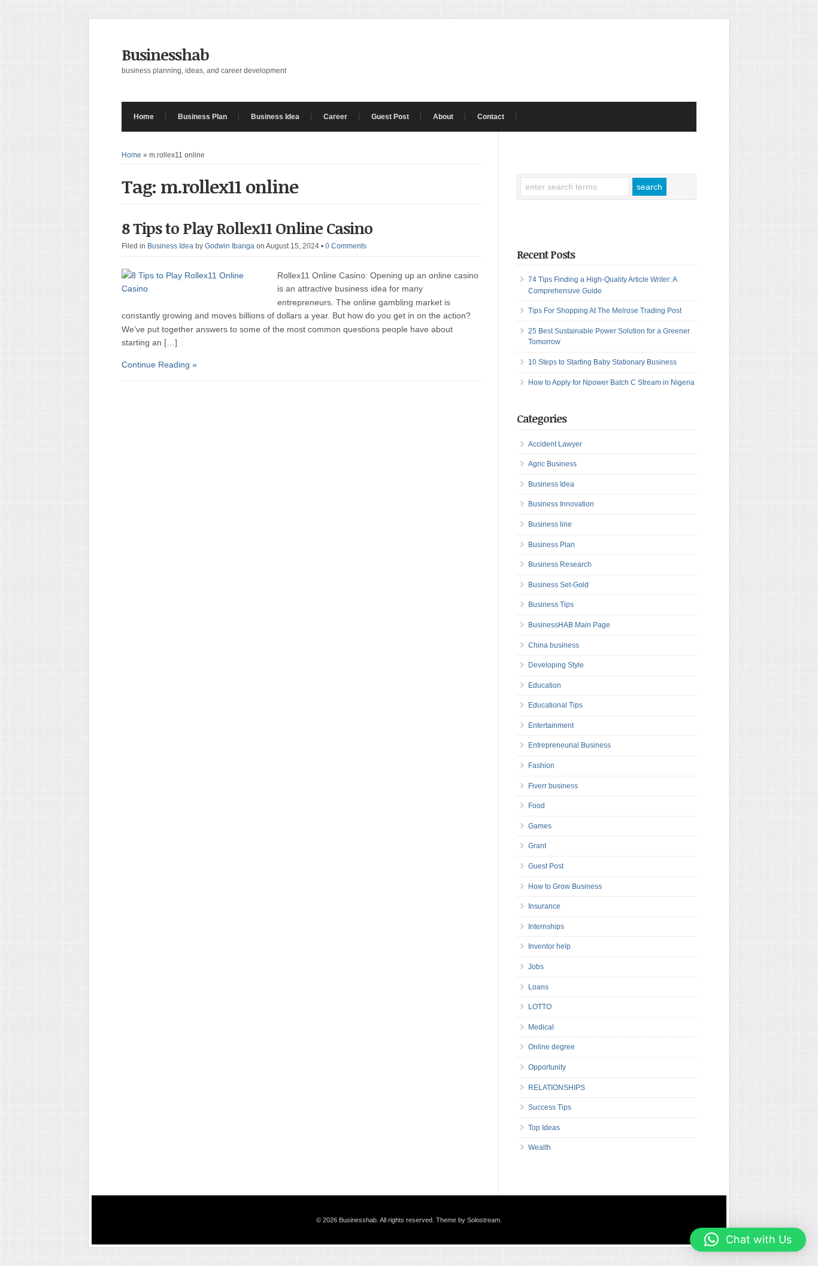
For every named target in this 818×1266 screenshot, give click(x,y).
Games (540, 826)
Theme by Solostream (468, 1220)
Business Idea (275, 117)
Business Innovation (561, 504)
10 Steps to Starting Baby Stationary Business (602, 362)
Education (544, 685)
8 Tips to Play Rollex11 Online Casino (247, 228)
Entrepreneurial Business (569, 745)
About (443, 117)
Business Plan (202, 117)
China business (553, 645)
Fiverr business (553, 786)
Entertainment (551, 725)
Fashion (541, 765)
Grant (537, 846)
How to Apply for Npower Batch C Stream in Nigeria (611, 382)
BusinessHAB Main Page (569, 625)
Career (335, 117)
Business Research (560, 564)
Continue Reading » (159, 364)
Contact (490, 117)
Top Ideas (544, 1128)
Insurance (544, 906)
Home (144, 117)
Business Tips (551, 604)
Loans (538, 987)
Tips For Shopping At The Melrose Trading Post (604, 310)
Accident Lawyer (555, 444)
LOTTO (540, 1007)
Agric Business (552, 464)
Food (536, 806)
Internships (546, 926)
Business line (550, 524)
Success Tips (549, 1107)
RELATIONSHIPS (556, 1087)
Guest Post (390, 117)
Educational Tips (555, 705)
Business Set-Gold (558, 585)
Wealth (539, 1147)
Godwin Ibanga (230, 246)
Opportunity (547, 1067)
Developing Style (556, 665)
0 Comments (345, 246)
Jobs (536, 967)
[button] (748, 1240)
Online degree (551, 1047)
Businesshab (165, 54)
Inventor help (549, 946)
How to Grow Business (565, 886)
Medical (541, 1027)
